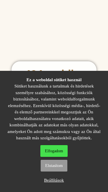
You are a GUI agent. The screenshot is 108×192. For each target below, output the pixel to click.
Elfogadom (54, 151)
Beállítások (54, 180)
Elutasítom (54, 166)
